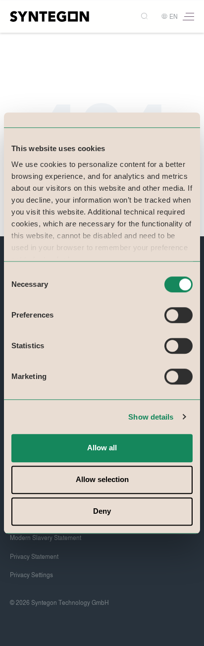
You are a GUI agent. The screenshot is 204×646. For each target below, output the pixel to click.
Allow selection (102, 479)
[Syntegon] (49, 16)
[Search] (145, 16)
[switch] (178, 315)
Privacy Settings (31, 575)
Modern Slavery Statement (45, 538)
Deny (102, 511)
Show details (150, 417)
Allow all (102, 447)
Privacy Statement (34, 556)
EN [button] (173, 16)
